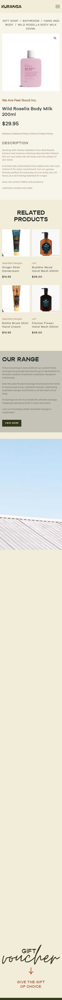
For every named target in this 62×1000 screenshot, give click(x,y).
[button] (55, 38)
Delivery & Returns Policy (15, 133)
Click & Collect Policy (41, 133)
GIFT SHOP (10, 20)
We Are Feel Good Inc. (19, 100)
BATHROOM (31, 20)
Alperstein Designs (12, 263)
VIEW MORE (12, 423)
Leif (34, 263)
